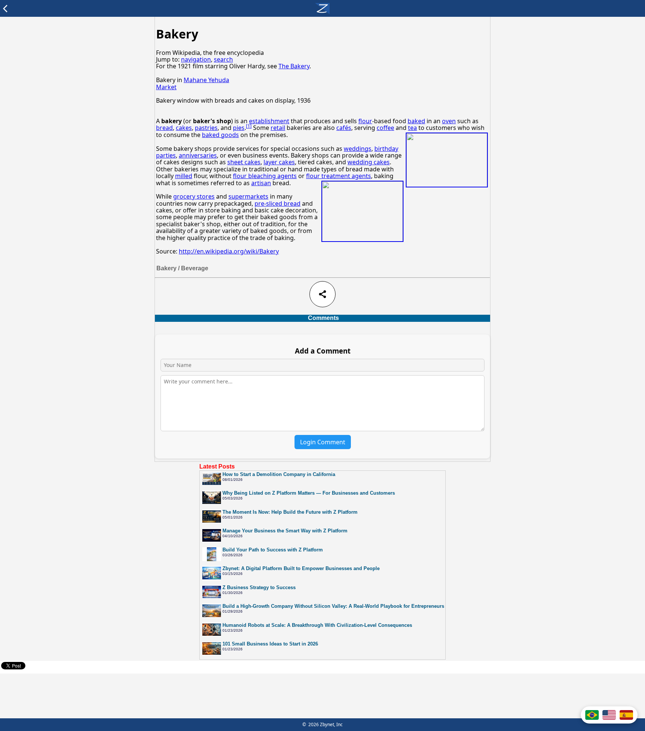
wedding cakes (369, 162)
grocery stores (194, 196)
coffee (385, 128)
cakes (184, 128)
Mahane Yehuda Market (192, 83)
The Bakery (293, 66)
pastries (206, 128)
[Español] (626, 715)
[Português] (592, 715)
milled (183, 176)
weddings (357, 148)
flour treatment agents (338, 176)
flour (365, 121)
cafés (343, 128)
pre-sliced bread (277, 203)
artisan (261, 183)
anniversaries (198, 155)
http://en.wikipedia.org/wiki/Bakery (229, 251)
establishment (269, 121)
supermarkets (248, 196)
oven (449, 121)
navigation (196, 59)
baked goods (220, 135)
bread (164, 128)
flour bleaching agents (265, 176)
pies (238, 128)
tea (412, 128)
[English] (609, 715)
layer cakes (279, 162)
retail (278, 128)
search (223, 59)
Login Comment (322, 442)
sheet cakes (244, 162)
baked (416, 121)
